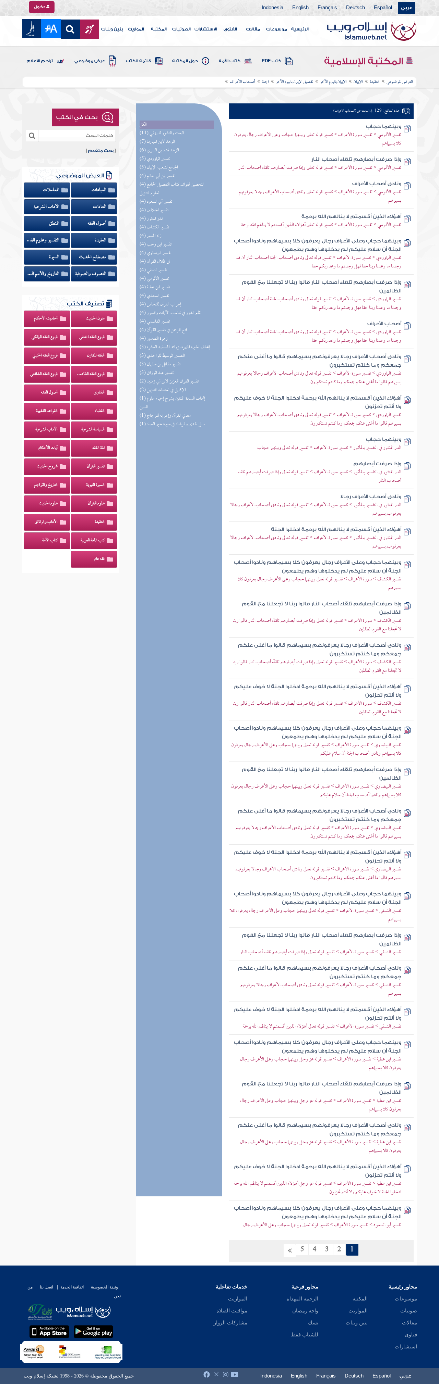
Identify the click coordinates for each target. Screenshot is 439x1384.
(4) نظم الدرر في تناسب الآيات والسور (170, 313)
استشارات (406, 1346)
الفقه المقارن (96, 355)
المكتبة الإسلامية (364, 61)
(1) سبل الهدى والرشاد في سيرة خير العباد (172, 424)
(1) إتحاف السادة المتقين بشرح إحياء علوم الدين (172, 403)
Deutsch (355, 8)
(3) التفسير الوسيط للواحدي (162, 356)
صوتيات (408, 1310)
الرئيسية (300, 29)
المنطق (54, 223)
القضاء (100, 411)
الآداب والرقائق (46, 522)
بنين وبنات (112, 29)
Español (383, 8)
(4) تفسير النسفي (153, 270)
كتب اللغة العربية (93, 540)
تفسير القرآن (96, 466)
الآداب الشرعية (47, 207)
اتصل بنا (46, 1287)
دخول (40, 6)
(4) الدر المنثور (152, 219)
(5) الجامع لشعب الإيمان (159, 167)
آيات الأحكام (48, 448)
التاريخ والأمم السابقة (43, 274)
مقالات (253, 29)
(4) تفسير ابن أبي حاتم (157, 176)
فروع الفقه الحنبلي (45, 355)
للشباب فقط (304, 1334)
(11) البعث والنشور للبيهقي (162, 133)
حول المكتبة (185, 61)
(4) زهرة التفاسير (154, 339)
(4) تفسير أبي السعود (156, 202)
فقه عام (99, 559)
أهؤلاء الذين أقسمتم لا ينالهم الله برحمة (351, 216)
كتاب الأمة (229, 61)
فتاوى (411, 1334)
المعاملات (51, 190)
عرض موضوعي (89, 61)
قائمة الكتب (138, 61)
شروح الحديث (47, 466)
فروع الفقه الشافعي (44, 374)
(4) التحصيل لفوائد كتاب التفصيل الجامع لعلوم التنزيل (172, 189)
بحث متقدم (101, 150)
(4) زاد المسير (151, 236)
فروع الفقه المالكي (45, 337)
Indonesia (272, 8)
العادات (100, 207)
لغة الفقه (98, 448)
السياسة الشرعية (93, 429)
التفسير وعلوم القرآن (43, 240)
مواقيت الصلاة (231, 1310)
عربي (407, 8)
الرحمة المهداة (302, 1298)
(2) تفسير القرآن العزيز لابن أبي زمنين (169, 381)
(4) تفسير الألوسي (154, 279)
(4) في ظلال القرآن (155, 261)
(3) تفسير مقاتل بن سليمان (160, 364)
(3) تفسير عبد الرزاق (157, 373)
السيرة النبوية (95, 485)
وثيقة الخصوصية (104, 1287)
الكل (143, 125)
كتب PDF (271, 61)
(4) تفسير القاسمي (155, 321)
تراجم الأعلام (40, 61)
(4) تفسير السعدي (154, 296)
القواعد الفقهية (47, 411)
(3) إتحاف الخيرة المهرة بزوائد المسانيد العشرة (175, 347)
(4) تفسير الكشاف (154, 227)
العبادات (99, 190)
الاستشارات (205, 29)
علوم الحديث (48, 503)
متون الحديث (95, 318)
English (300, 8)
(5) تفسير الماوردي (155, 159)
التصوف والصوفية (91, 274)
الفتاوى (99, 392)
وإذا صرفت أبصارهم (377, 464)
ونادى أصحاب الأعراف (376, 184)
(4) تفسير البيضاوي (155, 253)
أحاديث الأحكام (46, 318)
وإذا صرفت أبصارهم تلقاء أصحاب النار (356, 159)
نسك (313, 1322)
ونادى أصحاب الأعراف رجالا (370, 497)
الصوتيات (181, 29)
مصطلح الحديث (93, 257)
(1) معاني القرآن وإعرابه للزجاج (165, 416)
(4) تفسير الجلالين (154, 210)
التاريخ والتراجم (46, 485)
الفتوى (230, 29)
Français (327, 8)
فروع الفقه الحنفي (92, 337)
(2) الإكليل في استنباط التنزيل (163, 390)
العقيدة (101, 240)
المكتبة (159, 29)
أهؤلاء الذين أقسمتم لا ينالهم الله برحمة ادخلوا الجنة (336, 529)
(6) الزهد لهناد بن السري (159, 150)
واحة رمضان (305, 1310)
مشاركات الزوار (230, 1322)
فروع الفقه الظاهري (90, 374)
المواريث (136, 29)
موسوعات (276, 29)
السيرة (54, 257)
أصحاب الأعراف (384, 324)
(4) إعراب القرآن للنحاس (160, 304)
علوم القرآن (96, 503)
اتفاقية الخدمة (72, 1287)
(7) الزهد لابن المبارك (157, 142)
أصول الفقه (97, 223)
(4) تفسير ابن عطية (155, 287)
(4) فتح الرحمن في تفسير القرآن (163, 330)
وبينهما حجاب (383, 126)
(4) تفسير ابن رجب (155, 244)
